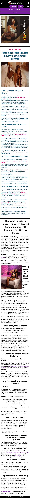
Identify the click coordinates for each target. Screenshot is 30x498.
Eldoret (23, 452)
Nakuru (19, 452)
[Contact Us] (28, 6)
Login (21, 6)
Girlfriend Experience (13, 366)
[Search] (25, 6)
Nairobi (17, 451)
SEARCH (15, 13)
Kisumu (14, 452)
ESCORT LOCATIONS (15, 9)
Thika (27, 452)
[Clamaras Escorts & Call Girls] (15, 4)
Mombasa (9, 452)
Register (14, 6)
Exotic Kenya (17, 455)
